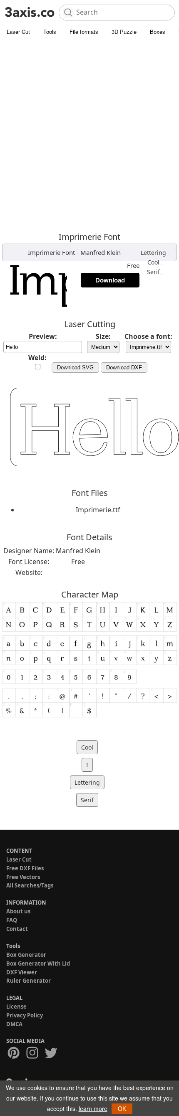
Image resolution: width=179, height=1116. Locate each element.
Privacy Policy (24, 1015)
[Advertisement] (89, 134)
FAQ (11, 920)
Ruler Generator (28, 980)
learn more (93, 1108)
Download (110, 280)
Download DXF (124, 367)
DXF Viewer (21, 972)
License (16, 1006)
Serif (153, 272)
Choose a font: (148, 336)
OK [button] (122, 1108)
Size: (103, 336)
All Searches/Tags (29, 885)
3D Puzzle (124, 32)
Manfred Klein (100, 252)
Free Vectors (23, 877)
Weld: (37, 357)
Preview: (43, 336)
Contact (17, 929)
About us (18, 911)
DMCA (14, 1024)
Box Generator (26, 954)
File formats (84, 32)
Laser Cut (18, 32)
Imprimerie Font (51, 252)
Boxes (157, 32)
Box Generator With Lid (38, 963)
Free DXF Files (25, 868)
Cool (153, 262)
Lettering (153, 253)
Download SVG (75, 367)
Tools (49, 32)
